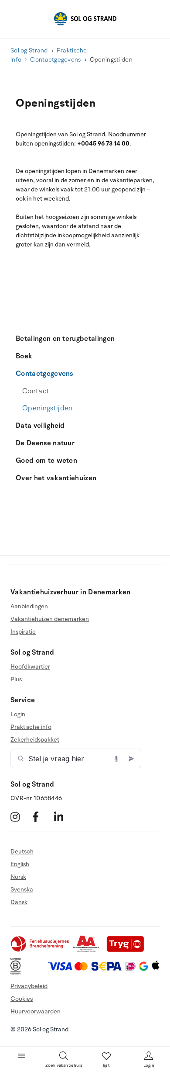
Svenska (21, 889)
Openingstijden (47, 408)
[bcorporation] (17, 972)
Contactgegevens (55, 60)
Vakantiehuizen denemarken (49, 619)
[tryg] (127, 950)
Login (17, 714)
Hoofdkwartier (30, 667)
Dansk (18, 902)
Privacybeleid (29, 986)
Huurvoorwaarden (35, 1011)
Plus (16, 679)
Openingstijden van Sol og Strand (60, 134)
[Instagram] (20, 816)
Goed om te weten (46, 460)
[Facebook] (42, 816)
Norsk (18, 877)
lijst (106, 1065)
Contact (35, 391)
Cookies (21, 999)
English (19, 864)
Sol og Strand (29, 50)
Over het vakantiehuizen (56, 478)
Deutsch (22, 852)
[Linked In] (64, 816)
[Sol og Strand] (85, 18)
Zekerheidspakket (34, 739)
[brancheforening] (40, 950)
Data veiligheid (40, 425)
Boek (24, 356)
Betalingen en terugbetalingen (65, 338)
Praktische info (30, 727)
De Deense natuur (45, 443)
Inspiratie (23, 632)
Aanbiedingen (29, 607)
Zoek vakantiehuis (63, 1065)
